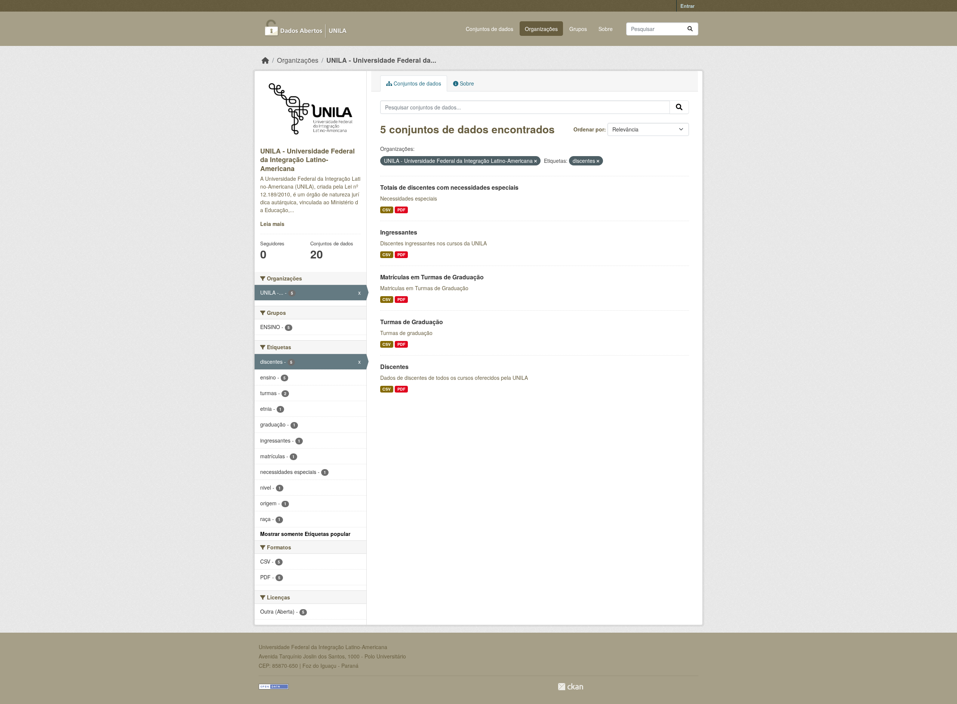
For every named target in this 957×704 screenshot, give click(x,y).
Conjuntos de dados (489, 28)
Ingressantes (398, 232)
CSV (386, 210)
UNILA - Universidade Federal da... (381, 60)
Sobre (605, 28)
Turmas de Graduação (411, 321)
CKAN (570, 687)
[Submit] (690, 28)
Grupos (578, 28)
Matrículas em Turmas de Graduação (432, 277)
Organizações (541, 28)
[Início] (265, 60)
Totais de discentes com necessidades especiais (449, 187)
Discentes (394, 366)
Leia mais (272, 223)
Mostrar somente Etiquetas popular (305, 533)
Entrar (687, 5)
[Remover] (535, 161)
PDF (401, 210)
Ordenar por (588, 129)
